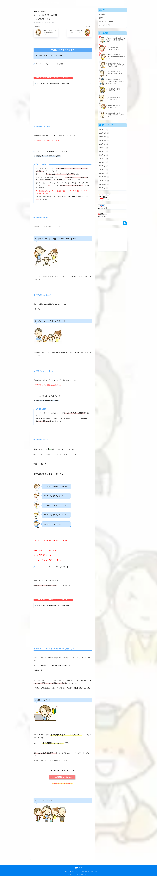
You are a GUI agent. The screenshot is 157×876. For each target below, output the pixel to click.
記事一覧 (123, 2)
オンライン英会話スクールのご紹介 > (62, 777)
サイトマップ (63, 871)
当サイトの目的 (78, 2)
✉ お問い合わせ (92, 871)
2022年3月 (103, 166)
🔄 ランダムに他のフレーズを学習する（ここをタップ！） (52, 83)
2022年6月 (103, 155)
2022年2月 (103, 169)
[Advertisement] (63, 102)
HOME (79, 868)
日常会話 (86, 2)
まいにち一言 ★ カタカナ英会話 (45, 2)
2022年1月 (103, 173)
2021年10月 (104, 184)
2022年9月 (103, 144)
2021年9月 (103, 188)
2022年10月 (104, 140)
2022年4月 (103, 162)
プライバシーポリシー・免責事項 (78, 871)
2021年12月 (104, 177)
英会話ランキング (103, 216)
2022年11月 (104, 137)
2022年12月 (104, 133)
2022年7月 (103, 151)
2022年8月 (103, 148)
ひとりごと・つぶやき (102, 2)
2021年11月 (104, 180)
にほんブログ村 (103, 208)
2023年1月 (103, 129)
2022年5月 (103, 158)
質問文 (92, 2)
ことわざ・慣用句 (114, 2)
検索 (125, 223)
